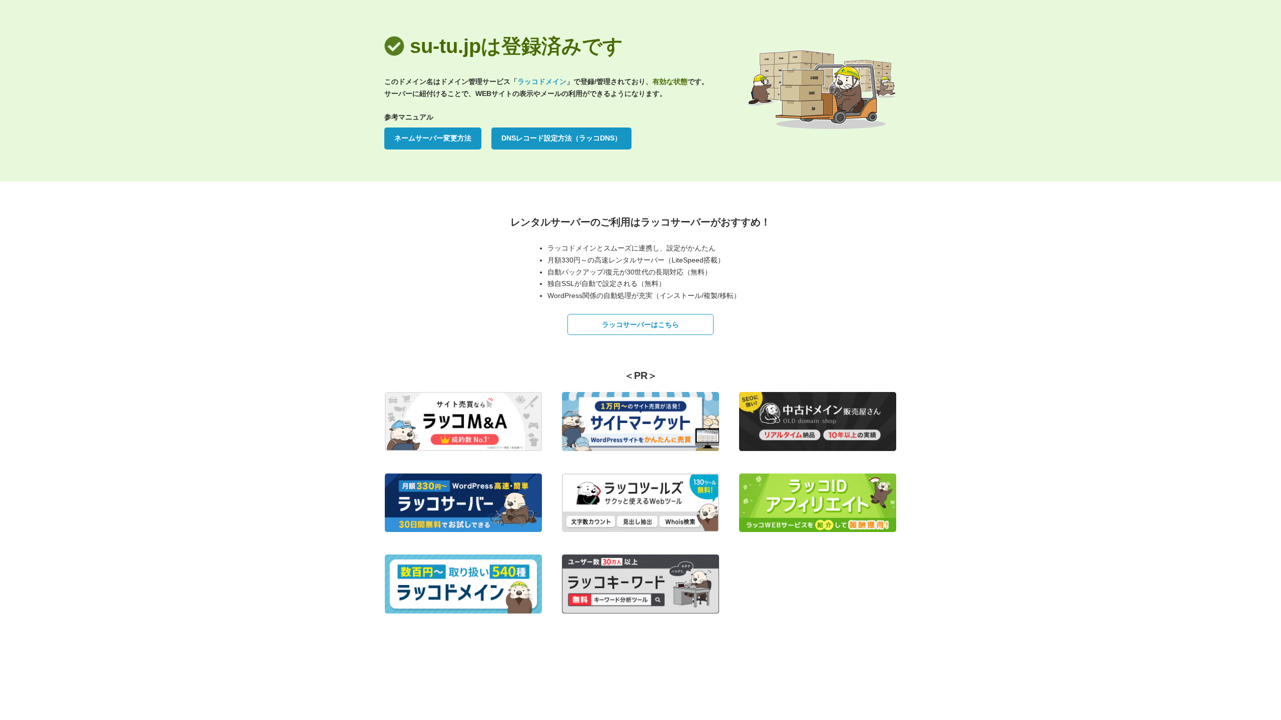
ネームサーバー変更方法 (432, 138)
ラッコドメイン (541, 82)
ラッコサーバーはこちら (640, 324)
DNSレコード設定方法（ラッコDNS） (561, 138)
